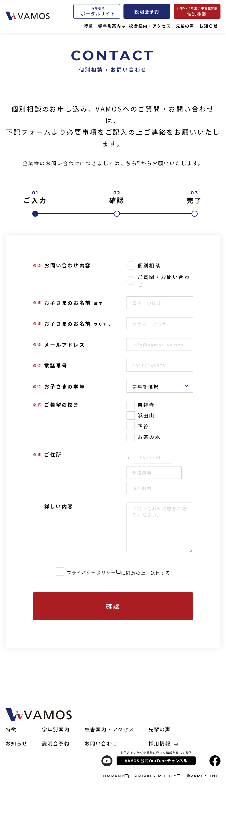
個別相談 (197, 11)
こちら (128, 163)
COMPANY (112, 776)
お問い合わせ (101, 743)
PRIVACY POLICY (155, 776)
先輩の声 (185, 26)
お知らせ (208, 26)
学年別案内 (110, 26)
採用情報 (160, 743)
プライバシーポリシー (91, 572)
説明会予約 (146, 11)
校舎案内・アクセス (150, 26)
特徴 (88, 26)
